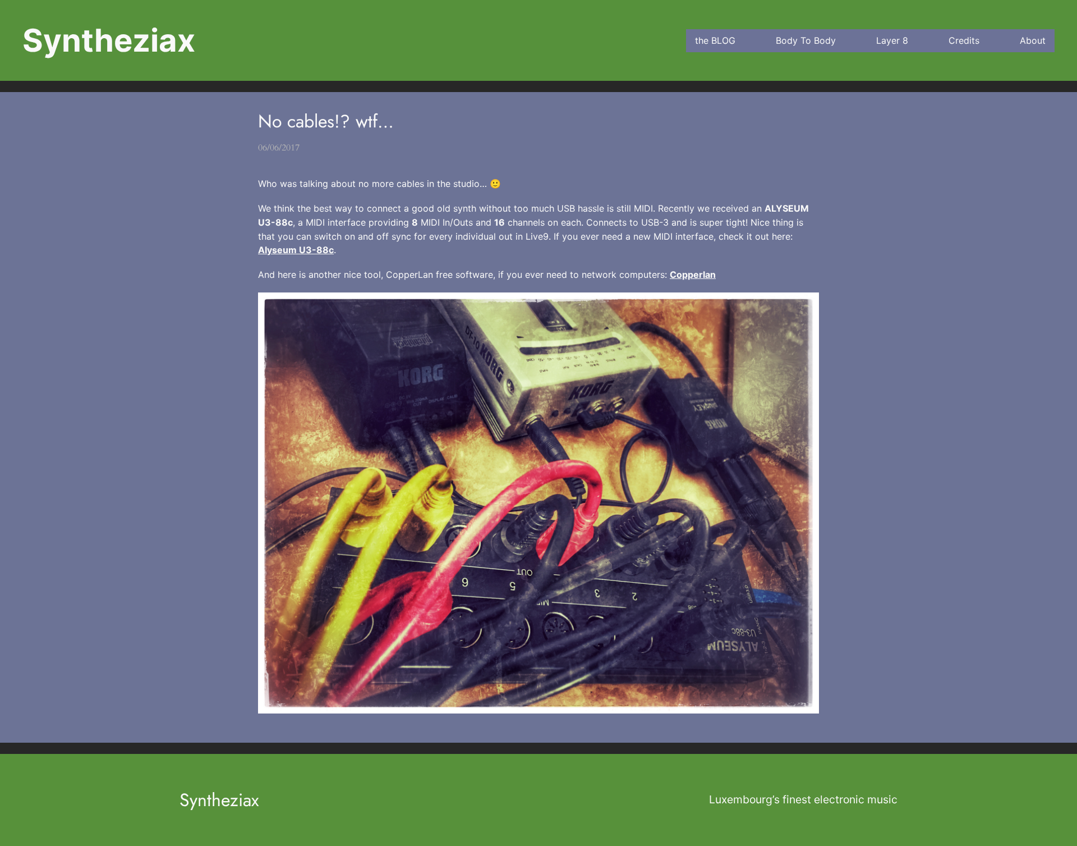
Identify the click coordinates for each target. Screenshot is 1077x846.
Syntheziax (108, 40)
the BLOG (715, 40)
